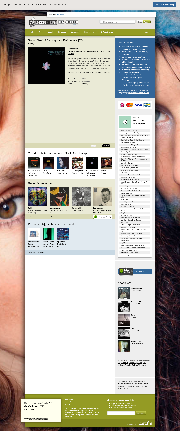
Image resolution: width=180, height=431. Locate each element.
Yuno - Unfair (124, 199)
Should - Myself (125, 152)
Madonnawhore (62, 173)
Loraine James (48, 241)
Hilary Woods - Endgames (128, 213)
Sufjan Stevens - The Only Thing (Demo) (133, 245)
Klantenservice (90, 31)
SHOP (61, 22)
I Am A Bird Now (136, 304)
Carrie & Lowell (136, 290)
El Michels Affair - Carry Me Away (130, 218)
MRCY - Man (124, 222)
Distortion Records (131, 384)
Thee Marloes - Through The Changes (132, 140)
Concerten (75, 31)
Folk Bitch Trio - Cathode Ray (129, 227)
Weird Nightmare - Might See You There (133, 157)
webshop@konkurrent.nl (139, 59)
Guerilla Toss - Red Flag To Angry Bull (132, 238)
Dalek (30, 208)
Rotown (135, 365)
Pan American (98, 208)
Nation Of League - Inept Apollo (130, 225)
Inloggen (147, 32)
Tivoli (140, 365)
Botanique (124, 362)
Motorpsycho (55, 208)
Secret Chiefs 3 (34, 170)
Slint (132, 328)
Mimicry (31, 43)
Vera (144, 365)
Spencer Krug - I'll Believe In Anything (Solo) (134, 149)
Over (41, 31)
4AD (144, 362)
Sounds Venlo (130, 386)
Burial (133, 315)
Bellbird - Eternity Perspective (129, 168)
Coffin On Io (47, 173)
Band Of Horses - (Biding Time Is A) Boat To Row (134, 182)
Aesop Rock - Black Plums (129, 250)
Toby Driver (61, 170)
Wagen (146, 22)
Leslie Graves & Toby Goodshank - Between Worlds (134, 209)
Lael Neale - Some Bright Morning (131, 220)
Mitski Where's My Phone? (129, 147)
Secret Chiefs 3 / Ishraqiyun (92, 171)
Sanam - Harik (125, 240)
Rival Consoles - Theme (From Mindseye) (133, 248)
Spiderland (135, 330)
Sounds (125, 388)
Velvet (138, 386)
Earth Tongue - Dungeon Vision (130, 165)
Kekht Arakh (76, 208)
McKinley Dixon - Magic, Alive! (130, 252)
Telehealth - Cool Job (127, 163)
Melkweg (121, 365)
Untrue (133, 317)
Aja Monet (61, 241)
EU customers (107, 31)
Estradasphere (77, 170)
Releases (62, 31)
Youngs (103, 170)
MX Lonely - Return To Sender (130, 188)
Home (32, 32)
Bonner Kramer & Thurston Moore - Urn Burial (134, 135)
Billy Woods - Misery (127, 243)
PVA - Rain (124, 172)
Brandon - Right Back (127, 255)
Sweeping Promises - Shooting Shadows (133, 133)
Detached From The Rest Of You (48, 245)
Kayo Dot (46, 170)
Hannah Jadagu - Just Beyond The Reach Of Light (134, 196)
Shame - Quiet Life (126, 193)
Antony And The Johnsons (141, 302)
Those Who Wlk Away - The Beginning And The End (134, 160)
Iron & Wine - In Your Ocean (129, 170)
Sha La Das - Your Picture (128, 177)
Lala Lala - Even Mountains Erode (131, 191)
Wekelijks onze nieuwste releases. (141, 272)
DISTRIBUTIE (72, 22)
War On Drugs (136, 341)
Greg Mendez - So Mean (128, 142)
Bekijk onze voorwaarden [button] (54, 5)
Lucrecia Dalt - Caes (127, 215)
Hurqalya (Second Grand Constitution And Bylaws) (34, 176)
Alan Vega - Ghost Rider (128, 206)
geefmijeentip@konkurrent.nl (138, 92)
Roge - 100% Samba (127, 204)
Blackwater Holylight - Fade (129, 154)
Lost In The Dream (137, 343)
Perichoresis (90, 175)
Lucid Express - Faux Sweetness (130, 180)
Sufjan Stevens (136, 288)
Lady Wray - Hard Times (128, 202)
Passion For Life (77, 173)
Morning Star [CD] (78, 210)
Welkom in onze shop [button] (164, 5)
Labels (50, 31)
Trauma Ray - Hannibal (127, 186)
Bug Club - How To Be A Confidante (131, 233)
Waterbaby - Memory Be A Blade (130, 175)
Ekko (140, 362)
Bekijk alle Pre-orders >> (36, 252)
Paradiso (128, 365)
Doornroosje (133, 362)
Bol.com (120, 384)
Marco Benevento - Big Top (129, 130)
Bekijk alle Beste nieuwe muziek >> (41, 217)
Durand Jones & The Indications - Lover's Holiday (133, 230)
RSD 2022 (60, 14)
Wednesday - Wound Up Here (130, 236)
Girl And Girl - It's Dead (127, 138)
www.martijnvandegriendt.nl (36, 418)
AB (119, 362)
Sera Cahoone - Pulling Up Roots (131, 145)
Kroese (140, 384)
